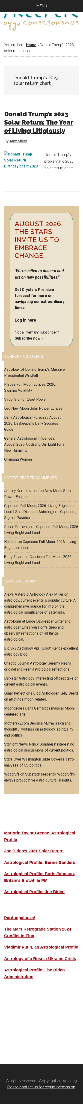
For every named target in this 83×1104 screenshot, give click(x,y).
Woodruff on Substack (22, 774)
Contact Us (15, 1034)
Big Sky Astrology (18, 648)
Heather (10, 542)
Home (31, 45)
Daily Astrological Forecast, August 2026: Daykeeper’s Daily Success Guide (32, 423)
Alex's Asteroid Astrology (24, 594)
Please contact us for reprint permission (41, 1087)
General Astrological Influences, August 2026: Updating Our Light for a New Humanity (34, 444)
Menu (41, 6)
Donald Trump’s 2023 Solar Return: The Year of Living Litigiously (38, 122)
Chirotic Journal (16, 663)
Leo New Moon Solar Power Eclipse (33, 408)
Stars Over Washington (22, 759)
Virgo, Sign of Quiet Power (25, 399)
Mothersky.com (16, 723)
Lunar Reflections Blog (22, 693)
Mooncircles (14, 708)
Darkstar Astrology (19, 678)
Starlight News (16, 744)
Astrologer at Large (19, 621)
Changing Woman (18, 459)
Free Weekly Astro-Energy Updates (40, 1003)
